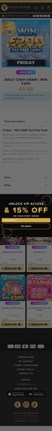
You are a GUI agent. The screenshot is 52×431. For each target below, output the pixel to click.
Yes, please (26, 226)
